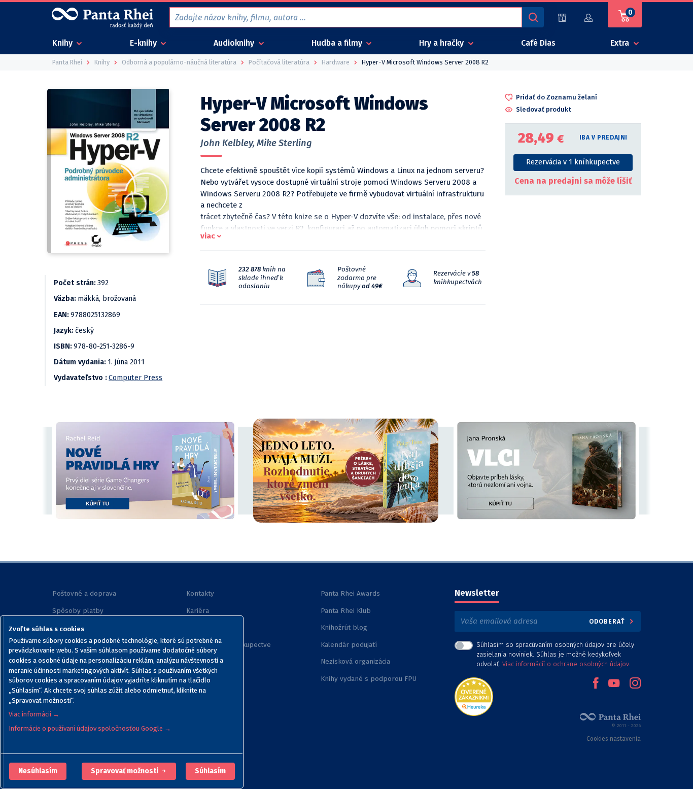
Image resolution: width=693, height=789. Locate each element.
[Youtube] (613, 684)
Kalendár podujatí (349, 644)
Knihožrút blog (344, 627)
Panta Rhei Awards (350, 593)
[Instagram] (635, 684)
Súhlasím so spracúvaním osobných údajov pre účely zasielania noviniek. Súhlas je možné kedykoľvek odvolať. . (555, 654)
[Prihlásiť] (589, 17)
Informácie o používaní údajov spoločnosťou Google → (90, 728)
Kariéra (197, 610)
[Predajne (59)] (562, 17)
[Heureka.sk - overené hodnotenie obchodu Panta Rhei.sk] (474, 696)
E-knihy (144, 43)
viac (207, 236)
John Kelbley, (227, 143)
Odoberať (608, 621)
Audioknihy (235, 43)
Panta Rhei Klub (346, 610)
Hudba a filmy (337, 43)
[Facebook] (595, 684)
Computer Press (135, 377)
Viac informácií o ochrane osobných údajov (565, 664)
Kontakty (200, 593)
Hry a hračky (442, 43)
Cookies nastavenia (613, 738)
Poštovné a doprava (84, 593)
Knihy (63, 43)
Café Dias (538, 43)
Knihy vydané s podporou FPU (369, 678)
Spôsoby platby (77, 610)
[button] (37, 771)
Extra (620, 43)
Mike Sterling (284, 143)
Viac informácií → (34, 714)
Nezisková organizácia (355, 661)
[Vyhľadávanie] (532, 17)
